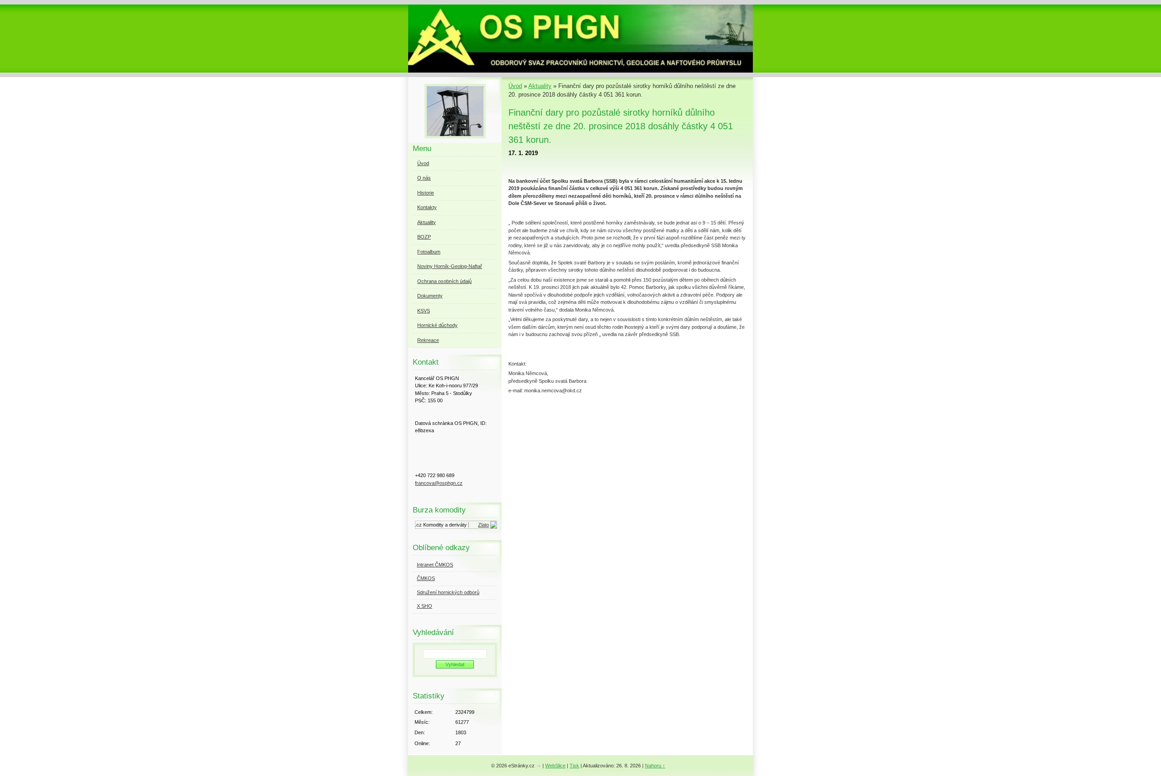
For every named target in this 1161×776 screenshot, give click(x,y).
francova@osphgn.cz (439, 483)
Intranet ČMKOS (435, 564)
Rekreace (428, 340)
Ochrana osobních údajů (444, 281)
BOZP (424, 236)
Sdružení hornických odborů (448, 592)
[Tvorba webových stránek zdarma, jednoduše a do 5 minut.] (539, 766)
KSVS (423, 310)
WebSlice (555, 765)
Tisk (574, 765)
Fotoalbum (428, 251)
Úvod (515, 86)
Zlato (477, 524)
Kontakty (427, 207)
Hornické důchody (437, 325)
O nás (424, 178)
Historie (425, 192)
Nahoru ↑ (655, 765)
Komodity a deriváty (438, 524)
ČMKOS (426, 578)
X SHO (424, 606)
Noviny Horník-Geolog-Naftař (449, 266)
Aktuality (539, 86)
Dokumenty (430, 295)
